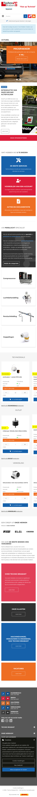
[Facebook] (3, 721)
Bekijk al (8, 525)
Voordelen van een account (18, 186)
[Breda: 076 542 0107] (3, 698)
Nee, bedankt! (18, 765)
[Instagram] (7, 721)
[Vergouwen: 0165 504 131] (3, 708)
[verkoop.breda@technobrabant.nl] (8, 698)
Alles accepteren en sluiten (18, 769)
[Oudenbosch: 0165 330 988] (3, 694)
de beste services (18, 166)
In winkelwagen (17, 399)
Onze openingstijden (18, 138)
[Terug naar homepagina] (9, 4)
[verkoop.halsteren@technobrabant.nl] (8, 703)
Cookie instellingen (18, 761)
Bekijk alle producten (12, 405)
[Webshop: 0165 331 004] (3, 712)
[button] (8, 727)
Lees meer (5, 131)
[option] (7, 532)
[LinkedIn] (11, 721)
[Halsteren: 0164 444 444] (3, 703)
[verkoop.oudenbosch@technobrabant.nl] (8, 694)
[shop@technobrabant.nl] (8, 712)
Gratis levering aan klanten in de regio (16, 21)
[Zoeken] (25, 16)
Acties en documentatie (18, 207)
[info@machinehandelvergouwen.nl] (8, 708)
